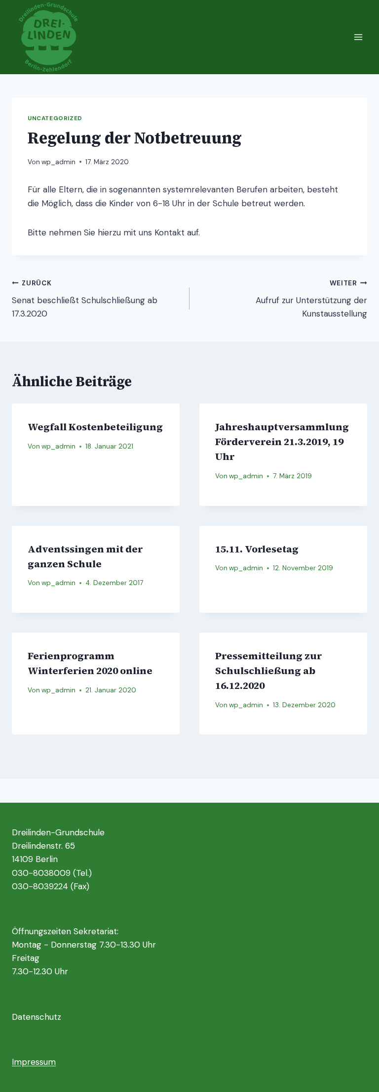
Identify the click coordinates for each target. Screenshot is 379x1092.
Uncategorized (55, 118)
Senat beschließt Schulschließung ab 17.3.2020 (84, 299)
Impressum (34, 1061)
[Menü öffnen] (358, 37)
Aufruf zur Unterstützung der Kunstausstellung (311, 299)
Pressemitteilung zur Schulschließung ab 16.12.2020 (268, 670)
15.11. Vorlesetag (257, 549)
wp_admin (58, 162)
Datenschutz (36, 1016)
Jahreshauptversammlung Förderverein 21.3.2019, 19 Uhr (282, 441)
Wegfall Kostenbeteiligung (95, 427)
